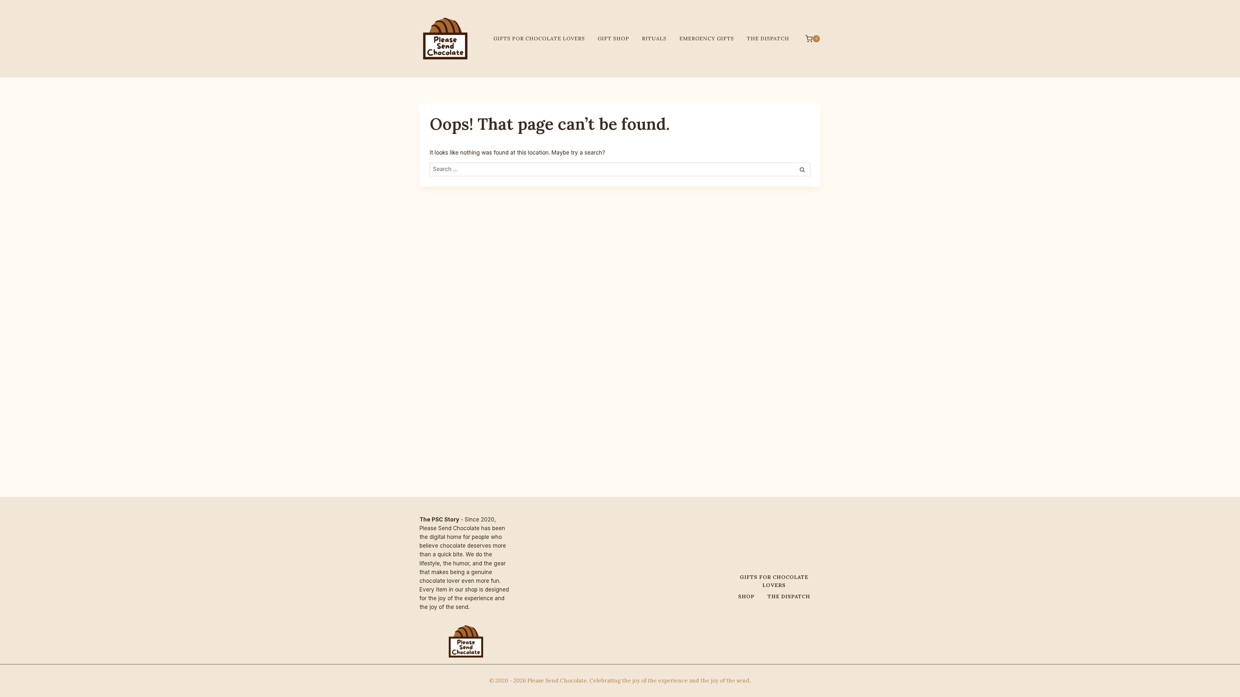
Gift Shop (613, 38)
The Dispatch (768, 38)
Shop (746, 596)
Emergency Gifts (706, 38)
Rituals (654, 38)
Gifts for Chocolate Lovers (539, 38)
